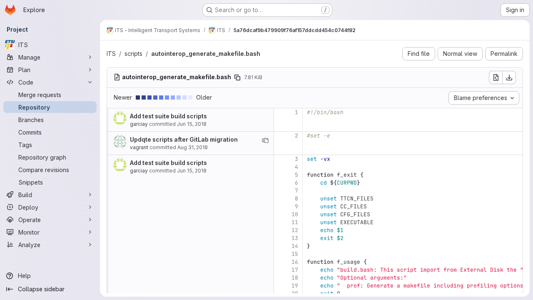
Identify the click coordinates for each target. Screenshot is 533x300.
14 (294, 246)
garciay (139, 124)
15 (294, 254)
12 (294, 230)
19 (294, 285)
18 (294, 277)
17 (294, 269)
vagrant (139, 147)
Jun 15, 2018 (192, 124)
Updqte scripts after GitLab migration (184, 139)
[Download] (509, 77)
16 (294, 261)
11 (294, 222)
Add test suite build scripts (168, 116)
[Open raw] (495, 77)
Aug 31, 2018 (192, 147)
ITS (111, 53)
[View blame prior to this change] (265, 140)
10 (294, 214)
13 (294, 238)
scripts (133, 53)
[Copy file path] (237, 77)
